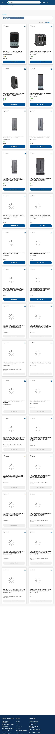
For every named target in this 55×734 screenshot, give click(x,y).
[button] (2, 2)
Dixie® (17, 725)
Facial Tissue (5, 726)
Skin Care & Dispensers (7, 728)
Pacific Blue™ (19, 726)
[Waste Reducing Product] (5, 56)
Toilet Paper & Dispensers (8, 724)
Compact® (18, 723)
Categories (5, 6)
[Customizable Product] (3, 56)
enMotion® (18, 721)
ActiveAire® (18, 728)
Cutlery (12, 6)
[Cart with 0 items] (47, 2)
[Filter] (51, 22)
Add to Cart (14, 62)
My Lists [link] (44, 2)
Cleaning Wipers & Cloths (8, 732)
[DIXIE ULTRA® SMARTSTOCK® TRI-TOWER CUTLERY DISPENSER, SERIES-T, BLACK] (41, 82)
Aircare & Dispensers (7, 730)
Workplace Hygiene (33, 721)
